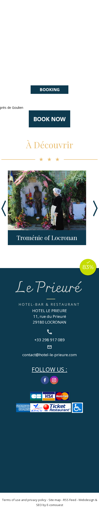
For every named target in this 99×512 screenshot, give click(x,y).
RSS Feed (69, 500)
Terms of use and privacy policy (24, 500)
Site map (55, 500)
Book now (49, 119)
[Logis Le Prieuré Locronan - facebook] (45, 380)
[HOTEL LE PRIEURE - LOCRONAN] (49, 292)
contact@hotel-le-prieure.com (49, 354)
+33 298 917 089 (93, 8)
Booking (50, 89)
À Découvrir (49, 145)
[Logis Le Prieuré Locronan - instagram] (54, 380)
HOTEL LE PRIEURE (49, 310)
